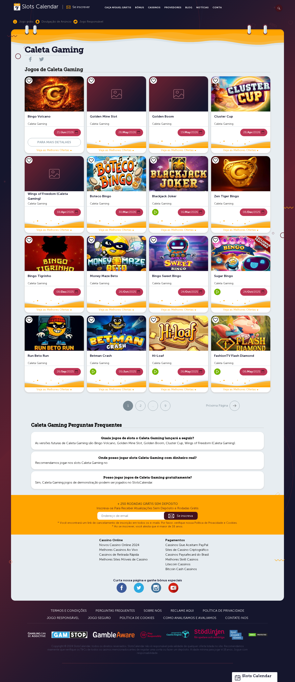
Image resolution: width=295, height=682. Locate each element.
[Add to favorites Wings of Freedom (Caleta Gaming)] (29, 160)
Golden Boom (154, 443)
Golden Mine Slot (129, 443)
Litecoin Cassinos (177, 564)
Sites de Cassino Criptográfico (187, 550)
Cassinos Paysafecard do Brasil (187, 554)
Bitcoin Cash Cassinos (181, 569)
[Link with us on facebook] (30, 59)
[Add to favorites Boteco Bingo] (91, 160)
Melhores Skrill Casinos (181, 559)
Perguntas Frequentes (115, 610)
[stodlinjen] (209, 638)
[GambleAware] (114, 635)
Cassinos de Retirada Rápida (119, 554)
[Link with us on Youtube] (173, 588)
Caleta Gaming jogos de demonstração (70, 482)
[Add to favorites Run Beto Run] (29, 320)
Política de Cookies (137, 618)
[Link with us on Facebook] (122, 588)
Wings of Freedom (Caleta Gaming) (210, 443)
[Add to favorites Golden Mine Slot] (91, 80)
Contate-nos (236, 618)
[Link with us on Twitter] (139, 588)
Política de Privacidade (223, 610)
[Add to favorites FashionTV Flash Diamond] (215, 320)
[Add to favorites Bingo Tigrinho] (29, 240)
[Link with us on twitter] (41, 59)
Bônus (139, 7)
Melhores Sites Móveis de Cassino (123, 559)
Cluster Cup (174, 443)
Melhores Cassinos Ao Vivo (118, 550)
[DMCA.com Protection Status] (258, 635)
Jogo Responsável (63, 618)
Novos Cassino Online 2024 (119, 545)
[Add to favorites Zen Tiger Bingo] (215, 160)
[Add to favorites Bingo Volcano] (29, 80)
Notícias (202, 7)
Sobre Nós (153, 610)
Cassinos (154, 7)
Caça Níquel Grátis (118, 7)
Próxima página (217, 405)
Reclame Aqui (182, 610)
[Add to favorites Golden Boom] (153, 80)
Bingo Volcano (104, 443)
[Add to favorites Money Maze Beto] (91, 240)
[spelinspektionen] (236, 635)
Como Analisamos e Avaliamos (189, 618)
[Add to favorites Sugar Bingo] (215, 240)
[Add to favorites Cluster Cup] (215, 80)
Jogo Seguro (99, 618)
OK (17, 674)
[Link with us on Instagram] (156, 588)
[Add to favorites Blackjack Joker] (153, 160)
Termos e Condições (69, 610)
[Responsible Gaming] (150, 635)
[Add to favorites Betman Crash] (91, 320)
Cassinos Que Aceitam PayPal (186, 545)
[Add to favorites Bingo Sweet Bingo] (153, 240)
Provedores (172, 7)
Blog (188, 7)
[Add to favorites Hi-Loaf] (153, 320)
